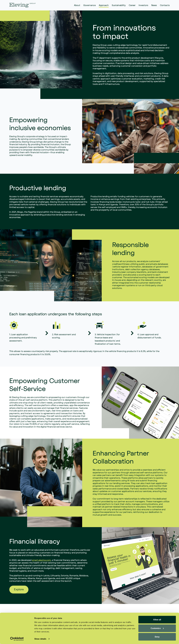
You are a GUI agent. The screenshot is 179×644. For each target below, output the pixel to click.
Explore (19, 589)
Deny (157, 637)
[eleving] (22, 5)
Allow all (157, 619)
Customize (156, 628)
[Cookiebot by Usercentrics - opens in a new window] (17, 639)
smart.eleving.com (41, 560)
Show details (40, 639)
